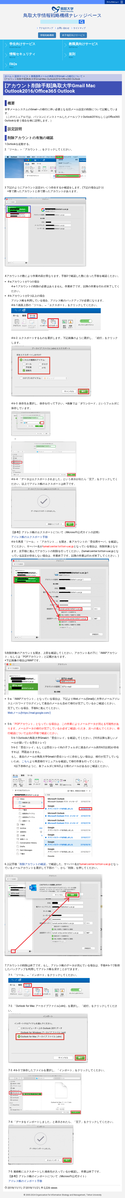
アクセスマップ (46, 28)
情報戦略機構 (47, 35)
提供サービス (21, 76)
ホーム (8, 76)
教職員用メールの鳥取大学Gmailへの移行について (57, 76)
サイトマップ (79, 28)
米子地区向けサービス (73, 35)
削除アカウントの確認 (33, 864)
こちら (25, 761)
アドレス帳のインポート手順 (25, 1181)
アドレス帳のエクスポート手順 (29, 537)
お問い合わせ (63, 28)
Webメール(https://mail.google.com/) (29, 712)
